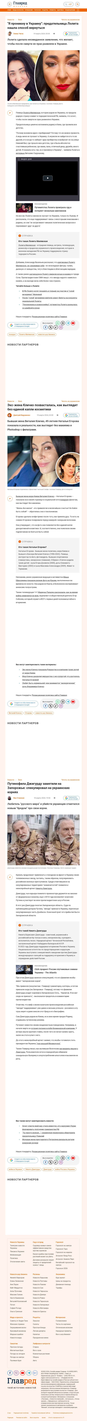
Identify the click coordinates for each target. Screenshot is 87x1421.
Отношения (29, 10)
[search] (77, 4)
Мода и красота (18, 10)
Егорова (28, 713)
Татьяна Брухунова (47, 1332)
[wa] (58, 323)
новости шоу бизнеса (46, 334)
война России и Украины (65, 1169)
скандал (12, 334)
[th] (63, 323)
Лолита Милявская (31, 113)
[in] (61, 327)
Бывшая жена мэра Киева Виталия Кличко (35, 496)
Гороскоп (37, 10)
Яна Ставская (18, 798)
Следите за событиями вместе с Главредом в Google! (24, 325)
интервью (20, 153)
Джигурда (48, 1169)
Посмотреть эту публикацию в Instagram (32, 1405)
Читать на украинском (70, 20)
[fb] (45, 327)
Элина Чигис (18, 34)
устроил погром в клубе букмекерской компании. (53, 1028)
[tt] (50, 327)
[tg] (68, 323)
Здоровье (60, 10)
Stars (9, 10)
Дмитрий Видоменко (21, 415)
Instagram (64, 500)
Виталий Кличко (15, 713)
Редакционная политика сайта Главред (49, 316)
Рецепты (45, 10)
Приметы (52, 10)
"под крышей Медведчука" (48, 1043)
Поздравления (70, 10)
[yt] (73, 323)
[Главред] (20, 4)
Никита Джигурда (44, 888)
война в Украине (15, 1169)
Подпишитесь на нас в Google (73, 33)
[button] (9, 4)
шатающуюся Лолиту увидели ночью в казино (50, 274)
